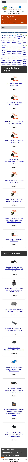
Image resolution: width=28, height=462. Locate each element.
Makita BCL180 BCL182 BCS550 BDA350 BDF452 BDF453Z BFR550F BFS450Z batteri (14, 220)
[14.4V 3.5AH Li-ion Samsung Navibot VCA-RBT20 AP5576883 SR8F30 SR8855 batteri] (14, 383)
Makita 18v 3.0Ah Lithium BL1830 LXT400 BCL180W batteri (14, 122)
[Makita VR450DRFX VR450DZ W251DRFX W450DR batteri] (14, 194)
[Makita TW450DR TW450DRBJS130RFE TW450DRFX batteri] (14, 154)
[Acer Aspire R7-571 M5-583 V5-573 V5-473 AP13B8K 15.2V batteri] (14, 323)
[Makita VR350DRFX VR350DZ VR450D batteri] (14, 233)
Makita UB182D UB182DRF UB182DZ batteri (14, 103)
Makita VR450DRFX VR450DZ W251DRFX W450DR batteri (14, 200)
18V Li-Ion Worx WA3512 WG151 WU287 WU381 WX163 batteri (14, 310)
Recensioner (18, 20)
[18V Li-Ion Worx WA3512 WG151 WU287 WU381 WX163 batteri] (14, 304)
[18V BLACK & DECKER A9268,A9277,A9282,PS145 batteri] (14, 342)
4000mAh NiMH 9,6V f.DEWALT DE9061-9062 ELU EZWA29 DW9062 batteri (14, 290)
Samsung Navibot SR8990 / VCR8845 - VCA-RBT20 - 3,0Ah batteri (14, 268)
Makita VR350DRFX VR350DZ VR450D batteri (14, 240)
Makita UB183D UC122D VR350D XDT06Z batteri (14, 181)
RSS (22, 23)
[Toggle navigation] (4, 2)
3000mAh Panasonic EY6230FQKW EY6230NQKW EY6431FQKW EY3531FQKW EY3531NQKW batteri (14, 412)
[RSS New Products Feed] (2, 457)
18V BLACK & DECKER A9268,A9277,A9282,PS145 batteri (14, 349)
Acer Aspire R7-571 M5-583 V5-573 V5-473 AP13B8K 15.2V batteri (14, 329)
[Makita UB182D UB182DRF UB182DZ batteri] (14, 97)
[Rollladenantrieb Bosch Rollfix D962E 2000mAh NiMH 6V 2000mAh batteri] (14, 362)
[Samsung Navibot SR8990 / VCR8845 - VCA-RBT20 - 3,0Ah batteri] (14, 261)
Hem (3, 17)
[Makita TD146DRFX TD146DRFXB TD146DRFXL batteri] (14, 135)
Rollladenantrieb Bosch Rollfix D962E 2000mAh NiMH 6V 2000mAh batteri (14, 369)
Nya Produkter (11, 17)
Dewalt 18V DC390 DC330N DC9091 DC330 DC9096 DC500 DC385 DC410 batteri (14, 434)
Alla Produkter (6, 23)
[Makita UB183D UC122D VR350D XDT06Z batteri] (14, 175)
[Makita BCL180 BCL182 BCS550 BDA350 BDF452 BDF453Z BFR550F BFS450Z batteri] (14, 213)
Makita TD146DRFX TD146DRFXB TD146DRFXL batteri (14, 141)
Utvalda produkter (7, 20)
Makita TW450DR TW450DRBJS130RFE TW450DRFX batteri (14, 161)
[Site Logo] (14, 8)
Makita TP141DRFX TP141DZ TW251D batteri (14, 84)
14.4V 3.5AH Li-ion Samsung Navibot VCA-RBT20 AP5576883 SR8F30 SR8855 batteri (14, 390)
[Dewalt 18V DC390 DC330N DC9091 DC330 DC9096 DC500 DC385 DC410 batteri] (14, 427)
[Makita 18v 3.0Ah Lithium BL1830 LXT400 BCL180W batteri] (14, 116)
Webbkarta (16, 23)
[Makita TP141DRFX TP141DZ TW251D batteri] (14, 78)
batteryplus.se (18, 459)
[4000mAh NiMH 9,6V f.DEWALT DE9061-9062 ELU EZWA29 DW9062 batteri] (14, 282)
